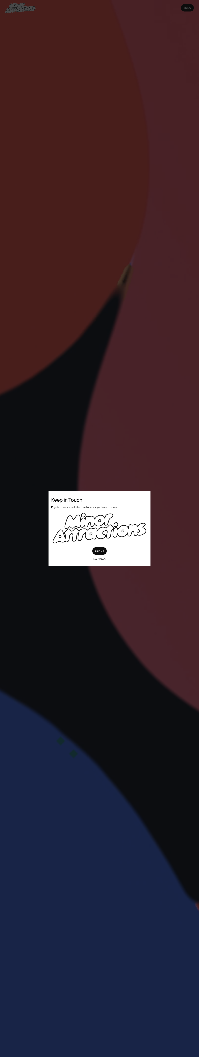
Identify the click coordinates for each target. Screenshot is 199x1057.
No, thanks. (99, 559)
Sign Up (99, 551)
